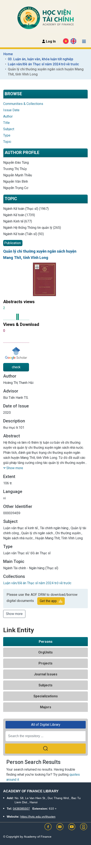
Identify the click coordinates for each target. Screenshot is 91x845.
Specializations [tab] (45, 696)
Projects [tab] (45, 663)
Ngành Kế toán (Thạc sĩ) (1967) (26, 209)
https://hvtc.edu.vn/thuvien (37, 816)
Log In (50, 41)
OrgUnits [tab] (45, 652)
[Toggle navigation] (84, 41)
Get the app (48, 601)
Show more (14, 614)
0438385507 (21, 808)
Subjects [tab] (45, 685)
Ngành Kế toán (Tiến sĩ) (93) (23, 234)
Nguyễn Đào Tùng (16, 163)
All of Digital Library (45, 725)
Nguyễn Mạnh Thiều (17, 175)
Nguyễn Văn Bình (15, 181)
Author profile (22, 152)
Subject (8, 129)
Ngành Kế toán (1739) (19, 215)
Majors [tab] (45, 707)
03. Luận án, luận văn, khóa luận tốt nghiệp (40, 59)
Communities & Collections (23, 104)
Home (8, 54)
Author (8, 116)
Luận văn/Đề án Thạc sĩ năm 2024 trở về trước (43, 64)
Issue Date (11, 110)
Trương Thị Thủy (15, 169)
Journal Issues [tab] (45, 674)
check (16, 367)
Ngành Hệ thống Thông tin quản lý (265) (32, 228)
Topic (7, 142)
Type (6, 135)
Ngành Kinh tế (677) (17, 221)
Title (6, 123)
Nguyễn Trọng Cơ (15, 188)
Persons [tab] (45, 642)
